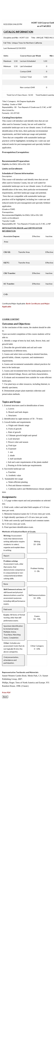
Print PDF (6, 692)
